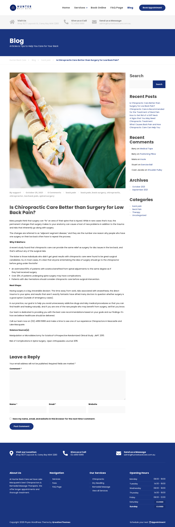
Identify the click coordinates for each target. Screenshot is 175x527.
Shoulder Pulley (155, 170)
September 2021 (140, 189)
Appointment (158, 522)
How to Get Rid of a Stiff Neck (144, 115)
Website (92, 404)
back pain (71, 192)
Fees (54, 483)
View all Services (100, 490)
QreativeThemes (61, 522)
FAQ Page (116, 7)
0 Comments (54, 192)
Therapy (136, 212)
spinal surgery (46, 196)
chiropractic (113, 192)
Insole (143, 159)
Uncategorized (139, 215)
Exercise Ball (146, 164)
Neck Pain (137, 209)
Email (52, 404)
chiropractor (16, 196)
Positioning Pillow (148, 154)
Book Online (98, 7)
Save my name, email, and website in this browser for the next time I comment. (54, 418)
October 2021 (138, 186)
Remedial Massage (101, 486)
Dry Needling (98, 483)
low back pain (31, 196)
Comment (16, 368)
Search (136, 75)
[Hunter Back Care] (20, 7)
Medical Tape (146, 148)
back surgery (99, 192)
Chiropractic (98, 479)
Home (66, 7)
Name (13, 404)
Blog (130, 7)
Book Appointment (152, 7)
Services (79, 7)
